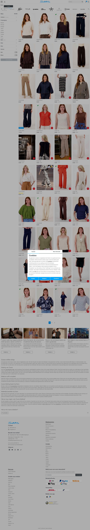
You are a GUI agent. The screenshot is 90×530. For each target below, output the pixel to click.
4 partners (50, 261)
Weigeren (44, 278)
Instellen (33, 278)
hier (35, 271)
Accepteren (56, 278)
